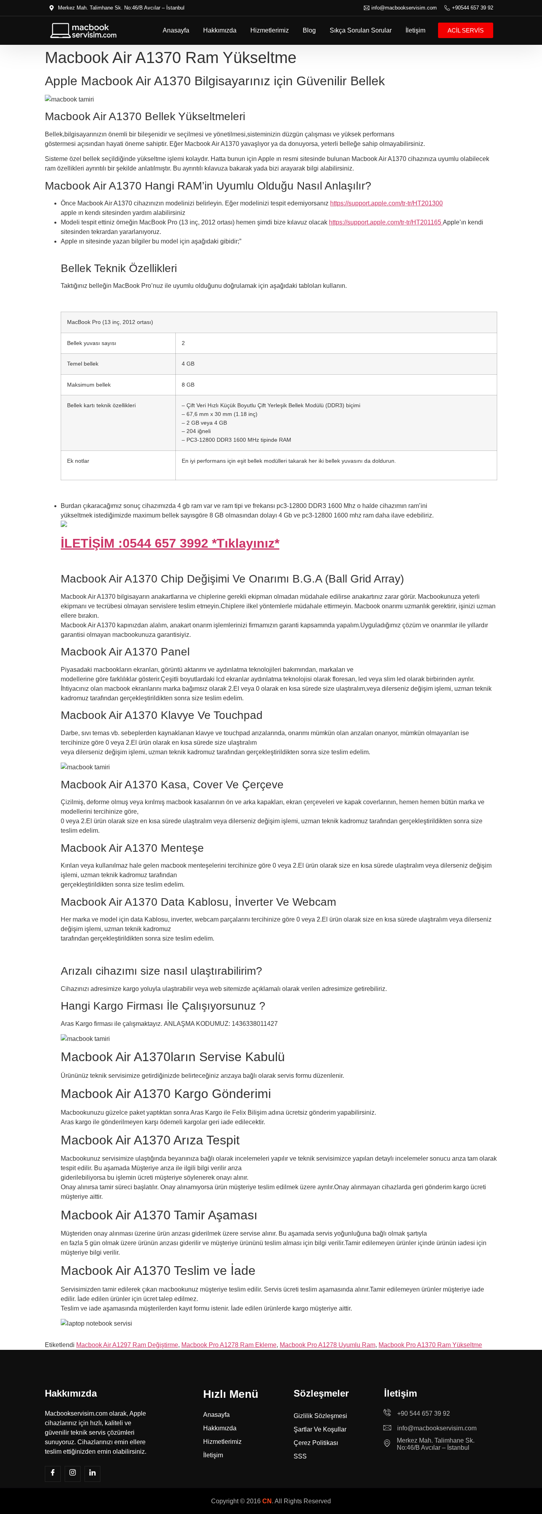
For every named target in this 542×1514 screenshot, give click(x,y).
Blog (309, 30)
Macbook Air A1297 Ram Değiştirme (127, 1345)
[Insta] (73, 1474)
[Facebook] (53, 1474)
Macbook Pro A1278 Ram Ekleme (229, 1345)
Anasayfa (176, 30)
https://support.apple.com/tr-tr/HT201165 (386, 222)
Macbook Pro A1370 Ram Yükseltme (430, 1345)
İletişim (415, 30)
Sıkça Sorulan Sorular (361, 30)
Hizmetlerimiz (269, 30)
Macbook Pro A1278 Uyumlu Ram (327, 1345)
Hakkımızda (219, 30)
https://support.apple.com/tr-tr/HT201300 (386, 203)
